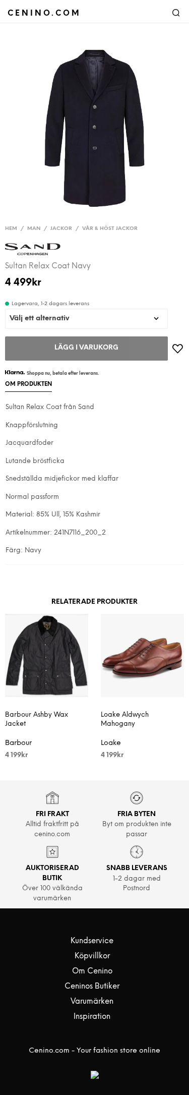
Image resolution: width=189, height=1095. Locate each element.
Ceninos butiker (92, 987)
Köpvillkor (92, 956)
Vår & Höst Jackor (110, 229)
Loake (111, 743)
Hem (11, 229)
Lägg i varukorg (86, 347)
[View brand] (32, 251)
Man (33, 229)
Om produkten (28, 384)
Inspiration (92, 1017)
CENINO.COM (44, 13)
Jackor (61, 229)
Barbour (18, 743)
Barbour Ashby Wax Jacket (36, 719)
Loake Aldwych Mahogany (125, 719)
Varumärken (92, 1002)
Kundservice (92, 941)
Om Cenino (92, 971)
